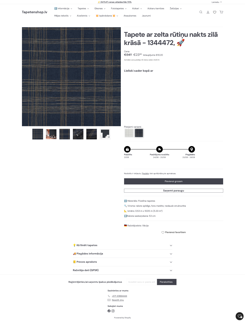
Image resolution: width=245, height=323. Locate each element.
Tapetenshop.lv (34, 12)
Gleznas (98, 8)
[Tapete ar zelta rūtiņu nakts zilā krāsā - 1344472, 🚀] (173, 84)
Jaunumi (146, 15)
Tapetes (82, 8)
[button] (129, 133)
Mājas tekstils (61, 15)
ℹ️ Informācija (62, 8)
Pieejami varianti (132, 127)
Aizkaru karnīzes (155, 8)
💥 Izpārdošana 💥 (106, 15)
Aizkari (136, 8)
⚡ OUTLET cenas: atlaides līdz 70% (115, 2)
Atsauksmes (130, 15)
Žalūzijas (174, 8)
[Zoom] (71, 76)
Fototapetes (117, 8)
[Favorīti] (215, 12)
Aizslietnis (82, 15)
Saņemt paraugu (173, 190)
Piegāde (145, 173)
